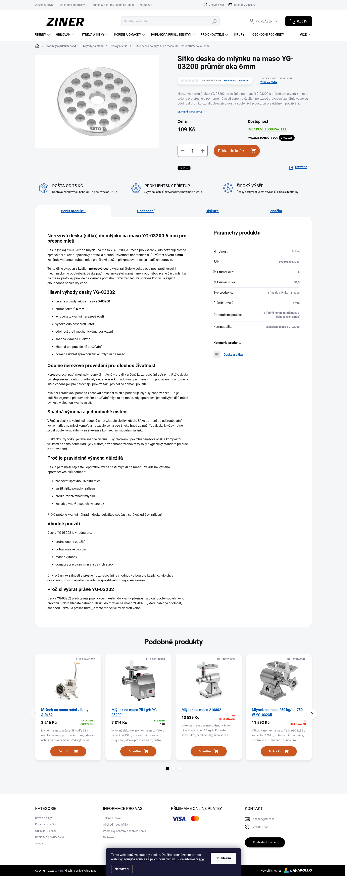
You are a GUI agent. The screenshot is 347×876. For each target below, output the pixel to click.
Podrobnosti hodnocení (236, 80)
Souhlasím (223, 858)
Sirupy (39, 843)
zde (201, 859)
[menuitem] (43, 35)
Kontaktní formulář (265, 842)
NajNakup (146, 4)
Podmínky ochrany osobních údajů (112, 4)
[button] (167, 768)
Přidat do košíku (232, 150)
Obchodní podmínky (72, 4)
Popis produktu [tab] (73, 211)
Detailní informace (190, 111)
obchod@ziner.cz (263, 819)
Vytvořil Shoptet (271, 870)
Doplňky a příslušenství (49, 837)
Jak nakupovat (44, 4)
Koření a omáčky (45, 824)
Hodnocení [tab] (145, 211)
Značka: (268, 82)
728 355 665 (260, 827)
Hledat (214, 21)
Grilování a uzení (45, 830)
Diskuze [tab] (212, 211)
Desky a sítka (233, 355)
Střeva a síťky (43, 818)
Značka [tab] (276, 211)
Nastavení (122, 869)
